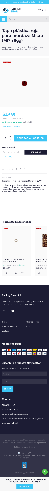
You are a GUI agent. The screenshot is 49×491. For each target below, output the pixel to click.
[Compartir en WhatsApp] (12, 169)
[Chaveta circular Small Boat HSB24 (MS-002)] (7, 273)
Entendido (25, 486)
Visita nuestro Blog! (10, 423)
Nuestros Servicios (9, 326)
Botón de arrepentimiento (24, 447)
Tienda (4, 322)
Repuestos (32, 47)
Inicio (4, 47)
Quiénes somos (32, 322)
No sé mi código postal (9, 157)
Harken (24, 47)
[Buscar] (46, 19)
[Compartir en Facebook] (16, 169)
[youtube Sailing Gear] (12, 311)
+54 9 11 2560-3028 (10, 409)
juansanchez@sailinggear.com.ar (15, 414)
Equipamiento (13, 47)
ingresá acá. (41, 443)
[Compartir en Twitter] (20, 169)
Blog (28, 326)
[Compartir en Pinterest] (24, 169)
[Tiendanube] (24, 473)
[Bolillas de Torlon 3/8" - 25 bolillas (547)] (39, 273)
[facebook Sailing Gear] (8, 311)
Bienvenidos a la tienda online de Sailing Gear (24, 2)
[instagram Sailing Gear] (4, 311)
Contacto (5, 331)
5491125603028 (8, 405)
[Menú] (3, 19)
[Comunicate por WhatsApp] (45, 472)
